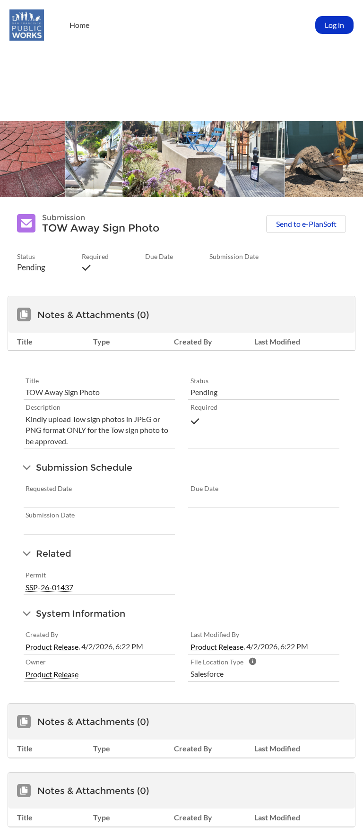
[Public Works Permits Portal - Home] (26, 25)
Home (79, 25)
